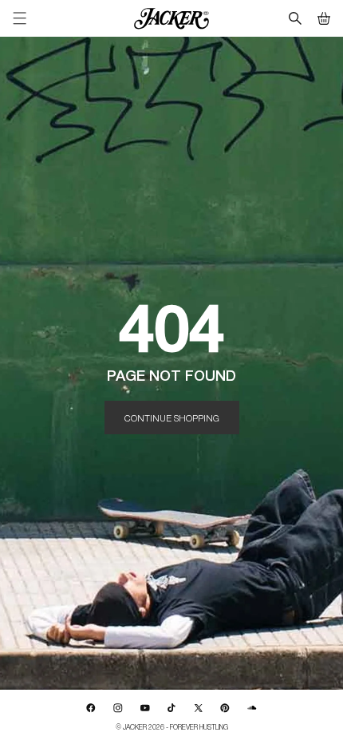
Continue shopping (171, 417)
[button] (323, 18)
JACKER (135, 727)
